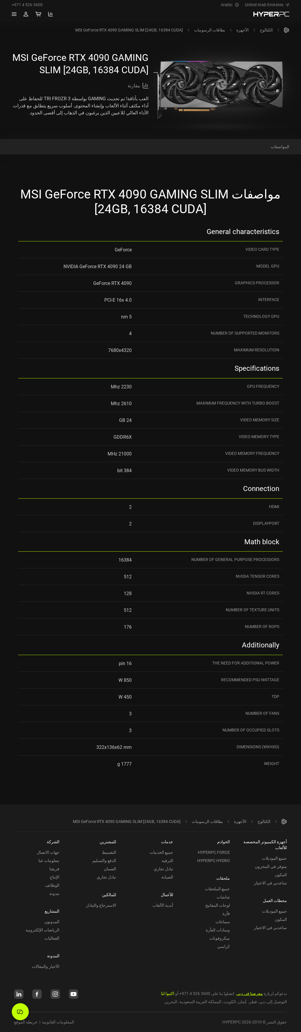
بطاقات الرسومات (209, 30)
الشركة (53, 841)
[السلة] (38, 14)
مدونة (54, 893)
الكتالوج (266, 30)
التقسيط (109, 852)
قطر (253, 1001)
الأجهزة (242, 30)
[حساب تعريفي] (26, 14)
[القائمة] (14, 14)
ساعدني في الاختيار (270, 883)
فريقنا (54, 868)
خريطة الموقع (26, 1022)
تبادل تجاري (163, 868)
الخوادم (223, 841)
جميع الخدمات (161, 852)
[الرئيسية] (286, 30)
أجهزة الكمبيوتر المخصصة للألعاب (265, 844)
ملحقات (223, 878)
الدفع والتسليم (104, 860)
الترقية (167, 860)
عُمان (242, 1001)
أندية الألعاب (163, 905)
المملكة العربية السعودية (200, 1001)
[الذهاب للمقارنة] (50, 14)
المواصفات (280, 146)
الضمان (110, 868)
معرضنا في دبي (249, 993)
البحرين (170, 1001)
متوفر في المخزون (271, 866)
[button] (267, 4)
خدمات (167, 841)
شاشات (223, 897)
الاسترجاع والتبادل (101, 905)
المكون (281, 874)
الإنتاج (54, 877)
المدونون (51, 921)
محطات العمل (275, 900)
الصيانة (167, 877)
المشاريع (52, 911)
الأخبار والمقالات (45, 966)
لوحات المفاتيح (217, 905)
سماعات (222, 921)
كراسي (223, 946)
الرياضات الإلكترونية (42, 930)
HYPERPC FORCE (214, 852)
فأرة (226, 913)
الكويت (230, 1001)
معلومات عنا (49, 860)
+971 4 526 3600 (27, 4)
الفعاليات (51, 938)
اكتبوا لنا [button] (167, 993)
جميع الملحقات (217, 888)
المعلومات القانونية (58, 1022)
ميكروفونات (219, 938)
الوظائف (52, 885)
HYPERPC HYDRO (213, 860)
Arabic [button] (227, 4)
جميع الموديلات (274, 858)
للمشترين (108, 841)
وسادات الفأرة (218, 930)
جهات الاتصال (48, 852)
